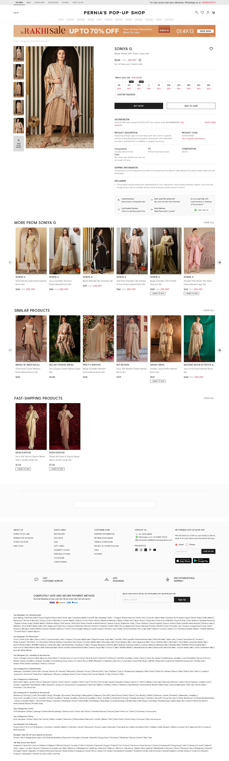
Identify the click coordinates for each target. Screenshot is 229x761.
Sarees (45, 671)
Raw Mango (19, 618)
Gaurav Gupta (169, 623)
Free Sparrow (123, 727)
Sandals (25, 701)
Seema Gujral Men (97, 647)
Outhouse (111, 658)
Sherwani (47, 682)
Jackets (204, 671)
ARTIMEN (35, 645)
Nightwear (47, 674)
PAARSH (185, 645)
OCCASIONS (59, 558)
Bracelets (42, 695)
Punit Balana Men (123, 642)
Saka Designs (164, 727)
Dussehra (76, 738)
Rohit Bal (76, 623)
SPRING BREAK (126, 647)
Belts (32, 701)
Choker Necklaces (184, 698)
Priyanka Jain (175, 626)
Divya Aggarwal (127, 626)
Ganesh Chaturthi (89, 738)
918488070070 (208, 2)
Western (122, 685)
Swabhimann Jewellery (171, 658)
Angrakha (25, 685)
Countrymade (52, 639)
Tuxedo (17, 685)
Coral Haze (126, 661)
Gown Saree (81, 674)
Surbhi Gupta (97, 629)
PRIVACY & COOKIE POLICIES (106, 546)
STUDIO (65, 2)
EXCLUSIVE (58, 538)
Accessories (70, 685)
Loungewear (81, 685)
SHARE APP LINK (208, 551)
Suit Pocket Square (106, 682)
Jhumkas (149, 698)
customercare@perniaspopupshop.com (155, 540)
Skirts (197, 671)
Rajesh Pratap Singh (23, 623)
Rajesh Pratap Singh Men (102, 639)
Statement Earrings (120, 698)
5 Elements (107, 661)
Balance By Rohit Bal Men (164, 647)
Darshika (68, 642)
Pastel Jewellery (55, 698)
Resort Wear (177, 671)
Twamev (199, 639)
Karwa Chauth (136, 738)
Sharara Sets (97, 671)
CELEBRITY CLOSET (62, 550)
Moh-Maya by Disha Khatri (46, 658)
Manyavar (18, 620)
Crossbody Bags (118, 701)
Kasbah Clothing (126, 645)
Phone (192, 544)
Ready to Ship (105, 674)
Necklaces (18, 695)
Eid (44, 738)
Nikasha (17, 626)
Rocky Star (141, 618)
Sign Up (182, 599)
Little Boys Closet (75, 727)
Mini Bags (143, 701)
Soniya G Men (112, 647)
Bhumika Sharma (83, 626)
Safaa (120, 629)
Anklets (150, 695)
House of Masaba (21, 629)
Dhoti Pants (150, 671)
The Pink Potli (91, 658)
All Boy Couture (177, 727)
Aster (136, 658)
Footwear (18, 687)
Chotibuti (48, 727)
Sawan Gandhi (49, 629)
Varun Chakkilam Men (204, 647)
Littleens (153, 727)
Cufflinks (107, 685)
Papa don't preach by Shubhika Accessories (174, 661)
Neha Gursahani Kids (139, 727)
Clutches (56, 701)
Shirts (38, 682)
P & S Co (28, 727)
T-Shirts (141, 682)
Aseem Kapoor (33, 631)
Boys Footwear (138, 719)
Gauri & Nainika (53, 620)
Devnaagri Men (108, 642)
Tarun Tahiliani (142, 623)
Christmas (114, 738)
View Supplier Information (193, 138)
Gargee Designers (98, 645)
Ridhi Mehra (208, 618)
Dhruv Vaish (40, 639)
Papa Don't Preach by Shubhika (160, 620)
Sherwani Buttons (169, 682)
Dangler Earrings (137, 698)
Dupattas (38, 674)
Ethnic (115, 685)
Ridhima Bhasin (53, 623)
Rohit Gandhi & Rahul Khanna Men (73, 647)
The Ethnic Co (32, 642)
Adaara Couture (159, 629)
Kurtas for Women (57, 671)
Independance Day (33, 738)
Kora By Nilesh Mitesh (23, 650)
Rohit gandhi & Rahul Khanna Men (137, 639)
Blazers (150, 682)
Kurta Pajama (191, 682)
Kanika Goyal (162, 626)
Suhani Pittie (19, 663)
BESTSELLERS (59, 534)
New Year (148, 738)
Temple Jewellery (70, 698)
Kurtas (54, 682)
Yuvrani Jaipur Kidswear (105, 727)
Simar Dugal (77, 629)
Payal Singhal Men (197, 645)
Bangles (57, 695)
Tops (106, 671)
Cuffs (34, 695)
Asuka (179, 639)
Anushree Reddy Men (198, 642)
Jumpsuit (59, 685)
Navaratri (67, 738)
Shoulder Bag (163, 701)
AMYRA (151, 661)
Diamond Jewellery (88, 698)
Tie (25, 687)
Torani (67, 629)
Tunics (120, 671)
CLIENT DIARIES (60, 562)
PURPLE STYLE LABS (22, 534)
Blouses (57, 674)
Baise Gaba (196, 618)
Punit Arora (18, 647)
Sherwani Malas (95, 685)
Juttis (38, 701)
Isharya (30, 658)
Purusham (44, 642)
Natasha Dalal (31, 618)
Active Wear (201, 685)
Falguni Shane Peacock (125, 618)
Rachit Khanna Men (22, 645)
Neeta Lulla (37, 626)
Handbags (66, 701)
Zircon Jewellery (40, 698)
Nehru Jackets (56, 719)
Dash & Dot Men (26, 639)
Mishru (120, 620)
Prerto (43, 663)
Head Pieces (117, 695)
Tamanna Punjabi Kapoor (188, 629)
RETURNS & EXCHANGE (103, 538)
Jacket (97, 719)
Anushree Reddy (80, 618)
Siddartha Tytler (127, 623)
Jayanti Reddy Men (185, 647)
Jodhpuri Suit (204, 682)
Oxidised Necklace (202, 698)
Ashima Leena (208, 623)
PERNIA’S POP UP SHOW (23, 538)
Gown (87, 671)
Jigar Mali (146, 629)
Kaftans (113, 671)
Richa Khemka (130, 629)
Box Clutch (186, 701)
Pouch (74, 701)
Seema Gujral (113, 623)
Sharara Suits (68, 711)
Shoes (17, 701)
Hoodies (119, 682)
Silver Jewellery (104, 698)
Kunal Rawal (189, 639)
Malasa (87, 629)
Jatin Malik (183, 642)
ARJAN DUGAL (68, 645)
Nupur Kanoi (140, 620)
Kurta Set (80, 711)
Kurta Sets (36, 671)
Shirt (110, 719)
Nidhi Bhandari (95, 661)
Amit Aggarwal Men (141, 642)
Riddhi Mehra (39, 623)
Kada (212, 698)
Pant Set (190, 685)
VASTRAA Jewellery (125, 658)
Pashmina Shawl (200, 701)
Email (181, 544)
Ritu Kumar (66, 623)
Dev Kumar (78, 642)
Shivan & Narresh (31, 620)
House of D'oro (203, 658)
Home (16, 41)
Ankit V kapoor (66, 639)
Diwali (16, 738)
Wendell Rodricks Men (143, 647)
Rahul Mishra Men (32, 647)
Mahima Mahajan (108, 620)
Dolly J (111, 618)
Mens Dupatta (48, 685)
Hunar (142, 658)
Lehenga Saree (68, 674)
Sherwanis (71, 671)
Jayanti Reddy (68, 620)
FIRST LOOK (78, 2)
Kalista (79, 620)
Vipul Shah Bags (140, 661)
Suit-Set (157, 682)
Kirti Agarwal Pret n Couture (198, 727)
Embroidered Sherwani (83, 719)
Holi (22, 738)
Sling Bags (104, 701)
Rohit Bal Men (159, 639)
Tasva (16, 639)
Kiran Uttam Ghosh (91, 620)
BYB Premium (19, 730)
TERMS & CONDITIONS (103, 542)
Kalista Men (112, 645)
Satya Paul (56, 618)
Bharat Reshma (56, 642)
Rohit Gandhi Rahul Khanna (188, 623)
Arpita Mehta (35, 629)
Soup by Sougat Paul (192, 626)
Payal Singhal (155, 623)
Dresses (80, 671)
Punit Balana (192, 620)
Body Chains (129, 695)
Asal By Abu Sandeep (97, 618)
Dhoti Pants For (122, 711)
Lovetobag (57, 661)
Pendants (174, 695)
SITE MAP (98, 554)
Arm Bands (140, 695)
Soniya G (123, 48)
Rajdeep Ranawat (207, 620)
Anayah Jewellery (43, 661)
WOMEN (19, 2)
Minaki (16, 661)
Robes (127, 682)
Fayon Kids (18, 727)
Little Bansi (38, 727)
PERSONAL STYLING (62, 554)
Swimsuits (28, 674)
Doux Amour (68, 661)
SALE (56, 542)
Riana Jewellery (27, 661)
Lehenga (37, 711)
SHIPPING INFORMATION (104, 534)
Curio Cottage (20, 658)
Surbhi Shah (113, 626)
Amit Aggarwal (49, 626)
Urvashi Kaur (20, 631)
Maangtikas (88, 695)
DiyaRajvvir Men (82, 645)
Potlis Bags (46, 701)
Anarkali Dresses (99, 711)
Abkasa (43, 645)
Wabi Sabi (171, 639)
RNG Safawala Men (49, 647)
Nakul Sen (129, 620)
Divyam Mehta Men (82, 639)
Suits (61, 682)
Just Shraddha (189, 658)
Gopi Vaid (206, 626)
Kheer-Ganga (19, 642)
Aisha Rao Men (54, 645)
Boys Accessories (153, 719)
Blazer (104, 719)
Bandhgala (36, 685)
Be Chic (117, 661)
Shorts (134, 682)
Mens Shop (163, 685)
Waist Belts (83, 701)
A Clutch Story (81, 661)
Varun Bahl (26, 626)
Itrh (139, 629)
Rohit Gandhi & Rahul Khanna (93, 623)
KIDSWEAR (53, 2)
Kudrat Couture (140, 645)
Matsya (60, 629)
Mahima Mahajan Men (158, 645)
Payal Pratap (180, 620)
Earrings (27, 695)
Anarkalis (27, 671)
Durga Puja (103, 738)
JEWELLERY (39, 2)
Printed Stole (37, 703)
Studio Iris (172, 629)
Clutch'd (101, 658)
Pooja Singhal (44, 618)
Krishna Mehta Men (92, 642)
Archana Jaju (110, 629)
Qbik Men (173, 642)
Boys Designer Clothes (23, 719)
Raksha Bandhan (54, 738)
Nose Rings (76, 695)
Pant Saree (92, 674)
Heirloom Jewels (161, 695)
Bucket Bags (131, 701)
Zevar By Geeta (153, 658)
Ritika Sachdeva (32, 663)
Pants (67, 682)
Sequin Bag (175, 701)
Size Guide (137, 77)
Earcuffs (106, 695)
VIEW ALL (209, 222)
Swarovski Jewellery (22, 698)
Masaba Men (174, 645)
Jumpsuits (18, 674)
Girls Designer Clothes (23, 711)
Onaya (42, 620)
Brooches (32, 687)
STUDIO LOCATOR (21, 542)
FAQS (96, 550)
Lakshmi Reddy (60, 727)
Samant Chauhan (99, 626)
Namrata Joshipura (66, 626)
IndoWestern (133, 685)
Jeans (181, 682)
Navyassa (89, 727)
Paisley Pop (199, 661)
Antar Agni (67, 618)
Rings (50, 695)
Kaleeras (97, 695)
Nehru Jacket (29, 682)
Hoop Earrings (170, 698)
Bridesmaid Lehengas (134, 671)
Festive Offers (118, 674)
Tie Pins (94, 682)
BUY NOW (139, 106)
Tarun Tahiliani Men (159, 642)
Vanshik (118, 639)
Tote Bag (152, 701)
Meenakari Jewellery (188, 695)
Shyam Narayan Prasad (145, 626)
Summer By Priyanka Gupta (178, 618)
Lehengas (17, 671)
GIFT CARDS (59, 546)
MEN (29, 2)
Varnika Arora (66, 658)
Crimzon (51, 663)
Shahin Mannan (207, 629)
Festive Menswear (177, 685)
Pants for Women (163, 671)
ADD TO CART (191, 106)
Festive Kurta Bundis (149, 685)
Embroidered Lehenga (52, 711)
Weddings (124, 738)
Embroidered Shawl (22, 703)
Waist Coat (84, 682)
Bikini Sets (188, 671)
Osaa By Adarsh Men (156, 618)
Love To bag (78, 658)
